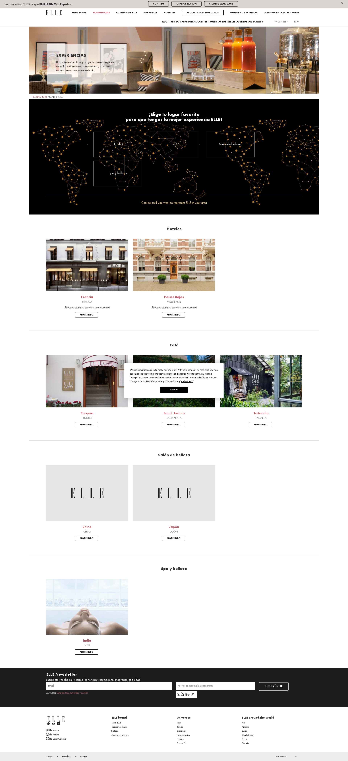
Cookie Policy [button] (201, 377)
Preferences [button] (187, 381)
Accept (174, 389)
